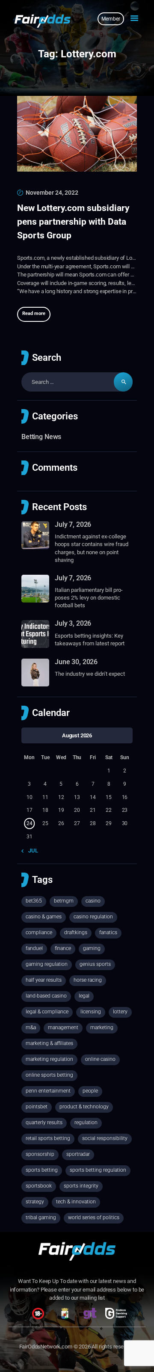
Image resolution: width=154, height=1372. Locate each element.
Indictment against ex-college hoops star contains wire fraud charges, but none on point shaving (91, 548)
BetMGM (64, 901)
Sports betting (42, 1170)
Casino (93, 901)
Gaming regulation (47, 964)
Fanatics (108, 932)
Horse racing (88, 980)
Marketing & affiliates (49, 1043)
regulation (86, 1123)
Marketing (101, 1027)
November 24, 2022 (52, 192)
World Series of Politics (93, 1218)
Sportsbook (39, 1186)
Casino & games (44, 917)
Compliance (39, 932)
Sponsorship (40, 1154)
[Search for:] (77, 382)
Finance (63, 948)
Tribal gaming (41, 1218)
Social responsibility (104, 1138)
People (90, 1091)
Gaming (92, 948)
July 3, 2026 (73, 623)
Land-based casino (46, 996)
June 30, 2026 (76, 662)
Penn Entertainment (48, 1091)
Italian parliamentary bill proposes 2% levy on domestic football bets (89, 598)
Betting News (41, 437)
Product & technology (84, 1107)
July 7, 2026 (73, 524)
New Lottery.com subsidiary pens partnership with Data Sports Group (73, 222)
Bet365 (34, 901)
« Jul (31, 850)
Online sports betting (49, 1075)
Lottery (120, 1012)
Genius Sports (95, 964)
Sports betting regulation (98, 1170)
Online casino (100, 1059)
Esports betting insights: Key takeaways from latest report (89, 640)
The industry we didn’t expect (90, 674)
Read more (33, 313)
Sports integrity (81, 1186)
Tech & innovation (76, 1202)
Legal (84, 996)
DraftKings (75, 932)
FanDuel (34, 948)
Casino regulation (93, 917)
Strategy (35, 1202)
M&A (31, 1027)
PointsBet (36, 1107)
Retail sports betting (48, 1138)
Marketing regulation (49, 1059)
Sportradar (78, 1154)
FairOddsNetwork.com (45, 1346)
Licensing (90, 1012)
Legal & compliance (47, 1012)
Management (63, 1027)
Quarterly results (44, 1123)
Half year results (44, 980)
